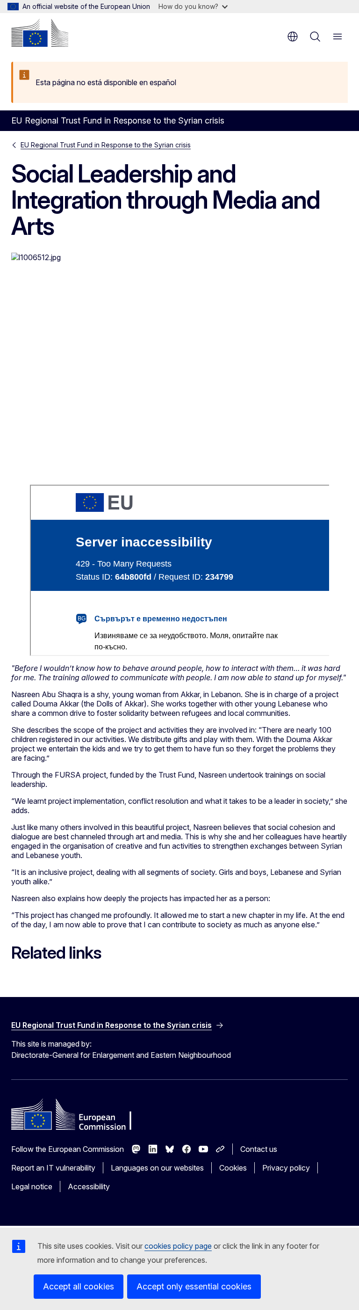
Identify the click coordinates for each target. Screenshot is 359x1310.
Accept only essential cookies (193, 1286)
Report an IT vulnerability (53, 1167)
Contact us (258, 1149)
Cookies (233, 1167)
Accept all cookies (78, 1286)
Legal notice (31, 1186)
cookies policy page (178, 1246)
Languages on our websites (157, 1167)
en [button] (292, 36)
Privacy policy (286, 1167)
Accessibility (89, 1186)
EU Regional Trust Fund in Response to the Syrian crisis (106, 145)
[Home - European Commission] (39, 33)
